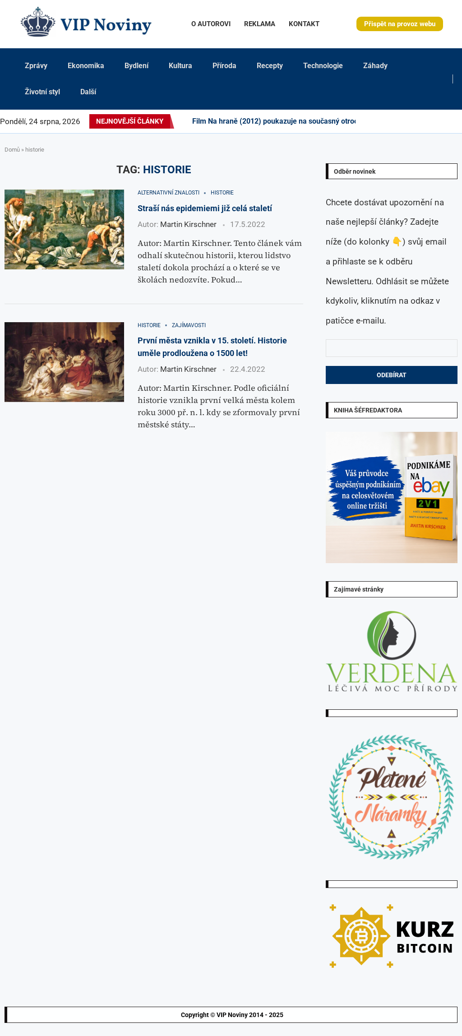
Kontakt (304, 24)
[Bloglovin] (424, 121)
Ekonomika (86, 65)
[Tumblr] (407, 121)
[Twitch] (434, 121)
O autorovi (211, 24)
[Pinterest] (386, 121)
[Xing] (450, 121)
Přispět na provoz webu (399, 24)
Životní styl (42, 92)
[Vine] (429, 121)
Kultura (180, 65)
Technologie (323, 65)
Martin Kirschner (188, 224)
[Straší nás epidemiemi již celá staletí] (64, 229)
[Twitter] (375, 121)
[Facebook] (367, 121)
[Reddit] (461, 121)
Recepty (270, 65)
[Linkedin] (391, 121)
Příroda (224, 65)
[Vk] (418, 121)
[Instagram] (380, 121)
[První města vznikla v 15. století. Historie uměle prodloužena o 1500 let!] (64, 362)
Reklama (259, 24)
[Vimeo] (443, 121)
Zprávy (36, 65)
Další (88, 92)
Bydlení (136, 65)
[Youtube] (413, 121)
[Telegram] (456, 121)
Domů (12, 149)
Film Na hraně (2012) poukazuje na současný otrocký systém (291, 121)
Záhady (375, 65)
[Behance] (402, 121)
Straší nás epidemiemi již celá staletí (205, 208)
